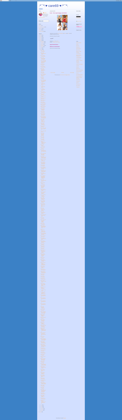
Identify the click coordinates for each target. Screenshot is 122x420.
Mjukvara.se (78, 68)
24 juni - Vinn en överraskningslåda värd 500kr (43, 339)
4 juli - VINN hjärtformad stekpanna (43, 198)
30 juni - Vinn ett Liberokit (43, 98)
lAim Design (78, 85)
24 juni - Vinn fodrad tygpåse (43, 269)
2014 (41, 35)
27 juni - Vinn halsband (42, 244)
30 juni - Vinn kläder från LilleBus (42, 315)
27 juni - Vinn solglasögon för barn (43, 238)
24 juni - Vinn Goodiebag (43, 276)
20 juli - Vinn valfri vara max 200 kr (43, 129)
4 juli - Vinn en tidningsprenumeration (43, 190)
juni (41, 49)
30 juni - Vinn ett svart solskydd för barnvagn (43, 312)
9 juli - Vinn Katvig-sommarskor (43, 145)
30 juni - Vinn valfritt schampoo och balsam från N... (43, 402)
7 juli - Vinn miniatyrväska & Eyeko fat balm (43, 157)
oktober (42, 44)
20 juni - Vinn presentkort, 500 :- (43, 376)
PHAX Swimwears (79, 71)
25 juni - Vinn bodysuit (42, 258)
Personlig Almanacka (79, 74)
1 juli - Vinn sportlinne (42, 218)
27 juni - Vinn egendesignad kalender (43, 241)
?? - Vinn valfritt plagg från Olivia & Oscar (43, 293)
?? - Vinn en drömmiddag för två (43, 89)
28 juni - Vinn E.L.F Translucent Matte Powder (43, 230)
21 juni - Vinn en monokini (43, 350)
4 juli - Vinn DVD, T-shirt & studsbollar (43, 195)
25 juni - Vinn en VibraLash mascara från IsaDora (43, 251)
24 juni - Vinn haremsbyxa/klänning (43, 281)
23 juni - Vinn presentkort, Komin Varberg (43, 342)
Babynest (77, 45)
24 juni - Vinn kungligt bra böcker (43, 267)
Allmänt (40, 25)
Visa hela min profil (42, 17)
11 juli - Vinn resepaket (42, 139)
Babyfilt (77, 44)
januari (42, 410)
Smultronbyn (78, 79)
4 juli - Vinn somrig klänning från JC (43, 180)
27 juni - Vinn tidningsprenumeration (43, 367)
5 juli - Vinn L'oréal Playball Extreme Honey (43, 364)
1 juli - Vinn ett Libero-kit (43, 310)
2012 (41, 37)
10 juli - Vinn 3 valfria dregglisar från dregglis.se (43, 142)
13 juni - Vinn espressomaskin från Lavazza (43, 383)
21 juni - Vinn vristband (42, 354)
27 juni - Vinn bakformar (42, 246)
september (42, 45)
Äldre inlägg (72, 72)
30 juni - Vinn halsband (42, 94)
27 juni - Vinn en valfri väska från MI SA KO (43, 233)
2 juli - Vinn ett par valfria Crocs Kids (43, 215)
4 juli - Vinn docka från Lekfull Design (43, 75)
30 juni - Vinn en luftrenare (43, 100)
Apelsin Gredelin (78, 42)
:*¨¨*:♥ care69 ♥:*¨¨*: (53, 6)
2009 (41, 411)
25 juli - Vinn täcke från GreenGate (43, 124)
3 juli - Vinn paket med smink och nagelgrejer (43, 81)
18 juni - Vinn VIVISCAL (42, 362)
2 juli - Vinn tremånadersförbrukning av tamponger (43, 390)
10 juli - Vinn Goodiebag (43, 51)
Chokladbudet (78, 53)
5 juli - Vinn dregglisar (42, 387)
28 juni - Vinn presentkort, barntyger (43, 320)
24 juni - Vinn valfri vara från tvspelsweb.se (43, 272)
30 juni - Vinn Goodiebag (43, 224)
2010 (41, 40)
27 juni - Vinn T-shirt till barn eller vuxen (43, 114)
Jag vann (40, 28)
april (41, 406)
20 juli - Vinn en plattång (43, 126)
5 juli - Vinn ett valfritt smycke (43, 66)
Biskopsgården (78, 48)
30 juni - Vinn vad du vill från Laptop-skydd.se (43, 220)
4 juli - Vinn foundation (42, 72)
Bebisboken (78, 47)
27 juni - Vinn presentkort (43, 112)
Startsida (62, 72)
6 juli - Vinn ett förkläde (43, 64)
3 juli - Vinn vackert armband (42, 78)
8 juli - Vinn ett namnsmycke (43, 56)
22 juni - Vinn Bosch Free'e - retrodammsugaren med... (43, 345)
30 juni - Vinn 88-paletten (43, 317)
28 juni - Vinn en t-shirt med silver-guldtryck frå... (43, 333)
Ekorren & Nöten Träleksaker (78, 55)
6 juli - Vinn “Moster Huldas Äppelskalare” (43, 171)
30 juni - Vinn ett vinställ (43, 96)
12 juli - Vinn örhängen (42, 137)
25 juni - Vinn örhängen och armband (43, 260)
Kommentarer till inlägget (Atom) (65, 74)
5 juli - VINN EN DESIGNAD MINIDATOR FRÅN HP (43, 177)
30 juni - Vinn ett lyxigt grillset (43, 104)
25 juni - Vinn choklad (42, 337)
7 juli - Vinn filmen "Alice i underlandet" (43, 160)
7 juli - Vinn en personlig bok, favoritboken (43, 163)
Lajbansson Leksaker (79, 64)
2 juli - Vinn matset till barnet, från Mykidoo (43, 209)
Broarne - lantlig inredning (78, 52)
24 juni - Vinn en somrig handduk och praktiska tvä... (43, 263)
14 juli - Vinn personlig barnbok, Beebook (42, 134)
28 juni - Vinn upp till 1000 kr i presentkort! (43, 326)
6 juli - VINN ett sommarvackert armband (43, 168)
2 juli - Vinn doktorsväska (43, 393)
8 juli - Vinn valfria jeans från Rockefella (43, 154)
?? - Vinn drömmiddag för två (43, 84)
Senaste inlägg (53, 72)
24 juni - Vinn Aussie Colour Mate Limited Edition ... (43, 284)
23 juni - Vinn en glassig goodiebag (43, 288)
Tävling (54, 42)
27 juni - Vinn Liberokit (42, 248)
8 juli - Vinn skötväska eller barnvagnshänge (43, 150)
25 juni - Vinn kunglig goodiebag (42, 323)
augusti (42, 46)
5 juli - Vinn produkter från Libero (43, 173)
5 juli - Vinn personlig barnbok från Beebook (43, 69)
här (68, 33)
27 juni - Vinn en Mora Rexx (43, 236)
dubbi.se (77, 82)
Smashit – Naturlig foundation (79, 78)
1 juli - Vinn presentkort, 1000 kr (43, 396)
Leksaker (77, 65)
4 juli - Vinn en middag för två (43, 92)
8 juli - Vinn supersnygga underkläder (43, 58)
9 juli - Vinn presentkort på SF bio (43, 53)
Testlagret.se (78, 81)
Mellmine (77, 67)
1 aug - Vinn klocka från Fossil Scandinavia (43, 120)
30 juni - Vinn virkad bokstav (43, 102)
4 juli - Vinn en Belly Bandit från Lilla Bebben (43, 186)
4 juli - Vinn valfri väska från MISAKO (43, 193)
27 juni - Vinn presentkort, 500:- (43, 370)
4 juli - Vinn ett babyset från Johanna (43, 201)
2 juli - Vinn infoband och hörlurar (43, 212)
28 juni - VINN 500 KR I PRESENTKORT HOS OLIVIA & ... (43, 330)
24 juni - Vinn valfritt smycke (43, 278)
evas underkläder (60, 33)
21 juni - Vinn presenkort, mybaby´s (43, 373)
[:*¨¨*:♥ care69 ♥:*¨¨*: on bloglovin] (79, 27)
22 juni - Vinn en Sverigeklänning (43, 296)
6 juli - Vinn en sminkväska (43, 165)
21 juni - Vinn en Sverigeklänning (43, 301)
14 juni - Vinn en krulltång (43, 380)
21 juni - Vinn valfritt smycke (43, 348)
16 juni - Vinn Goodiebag (43, 378)
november (42, 42)
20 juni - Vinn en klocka (43, 357)
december (42, 41)
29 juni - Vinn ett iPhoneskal (43, 107)
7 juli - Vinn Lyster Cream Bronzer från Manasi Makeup (43, 61)
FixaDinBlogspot (78, 57)
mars (41, 407)
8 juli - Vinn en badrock (43, 148)
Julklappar (77, 62)
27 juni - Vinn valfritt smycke (43, 398)
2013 (41, 36)
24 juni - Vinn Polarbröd (42, 274)
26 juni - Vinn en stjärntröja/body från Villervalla (43, 117)
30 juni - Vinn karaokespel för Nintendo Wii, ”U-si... (43, 226)
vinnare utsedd (57, 42)
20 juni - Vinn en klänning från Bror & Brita (43, 359)
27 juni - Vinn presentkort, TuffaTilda (43, 109)
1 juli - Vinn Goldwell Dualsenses (43, 307)
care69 (45, 12)
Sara (65, 33)
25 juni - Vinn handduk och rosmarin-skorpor (43, 254)
